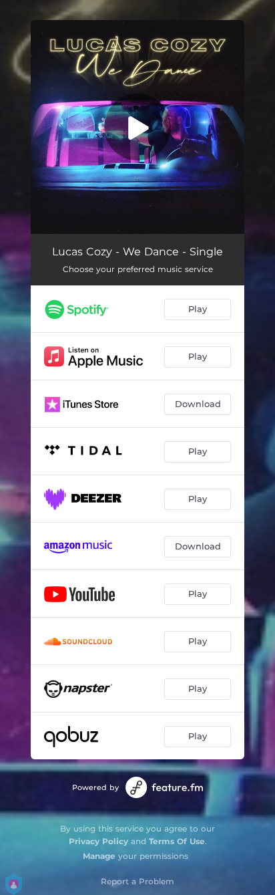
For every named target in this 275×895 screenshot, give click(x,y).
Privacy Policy (98, 841)
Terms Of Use (177, 841)
